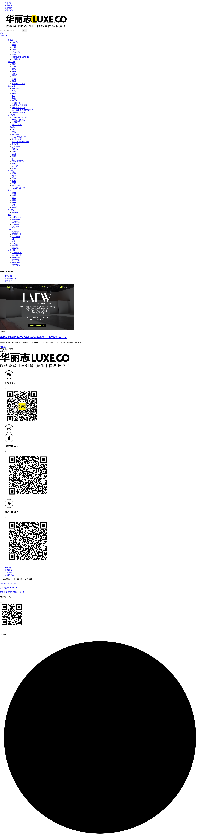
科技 (9, 229)
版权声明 (16, 262)
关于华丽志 (12, 250)
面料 (14, 164)
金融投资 (11, 86)
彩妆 (14, 176)
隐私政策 (16, 265)
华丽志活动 (17, 255)
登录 (2, 33)
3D (13, 239)
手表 (14, 47)
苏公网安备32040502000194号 (12, 592)
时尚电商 (16, 232)
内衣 (14, 159)
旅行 (14, 203)
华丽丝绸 (16, 59)
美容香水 (11, 171)
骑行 (14, 79)
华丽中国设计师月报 (20, 142)
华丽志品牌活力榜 (19, 117)
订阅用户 (3, 36)
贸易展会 (16, 147)
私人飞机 (16, 52)
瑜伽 (14, 69)
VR (13, 243)
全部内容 (8, 276)
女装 (14, 130)
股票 (14, 98)
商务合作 (16, 258)
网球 (14, 71)
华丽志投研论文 (18, 112)
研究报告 (11, 115)
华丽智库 (8, 8)
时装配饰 (11, 127)
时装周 (15, 144)
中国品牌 (16, 134)
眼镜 (14, 151)
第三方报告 (17, 125)
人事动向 (16, 224)
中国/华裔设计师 (19, 137)
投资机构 (16, 103)
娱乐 (14, 200)
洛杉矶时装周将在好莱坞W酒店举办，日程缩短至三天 (33, 337)
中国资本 (16, 100)
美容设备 (16, 186)
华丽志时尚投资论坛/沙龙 (22, 110)
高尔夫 (15, 74)
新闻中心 (16, 260)
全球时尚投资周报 (19, 105)
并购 (14, 93)
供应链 (15, 166)
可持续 (15, 168)
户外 (14, 67)
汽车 (14, 50)
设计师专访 (17, 220)
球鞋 (14, 81)
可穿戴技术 (17, 234)
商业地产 (11, 210)
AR (13, 241)
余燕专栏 (16, 227)
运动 (14, 64)
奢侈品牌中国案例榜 (20, 57)
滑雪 (14, 76)
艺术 (14, 198)
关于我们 (8, 3)
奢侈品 (10, 40)
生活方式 (11, 190)
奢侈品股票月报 (18, 108)
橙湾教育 (8, 5)
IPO (13, 96)
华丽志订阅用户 (11, 279)
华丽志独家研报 (18, 120)
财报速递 (16, 88)
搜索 (24, 30)
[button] (9, 378)
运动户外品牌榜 (18, 84)
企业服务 (16, 248)
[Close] (5, 388)
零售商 (15, 149)
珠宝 (14, 45)
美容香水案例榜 (18, 188)
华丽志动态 (9, 10)
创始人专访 (17, 217)
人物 (9, 215)
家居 (14, 195)
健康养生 (16, 207)
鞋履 (14, 156)
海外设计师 (17, 139)
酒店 (14, 205)
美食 (14, 193)
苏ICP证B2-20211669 (8, 588)
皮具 (14, 154)
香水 (14, 178)
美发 (14, 183)
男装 (14, 132)
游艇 (14, 54)
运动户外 (11, 62)
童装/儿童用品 (18, 161)
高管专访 (16, 222)
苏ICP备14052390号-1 (8, 583)
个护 (14, 181)
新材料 (15, 245)
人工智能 (16, 237)
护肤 (14, 173)
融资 (14, 91)
